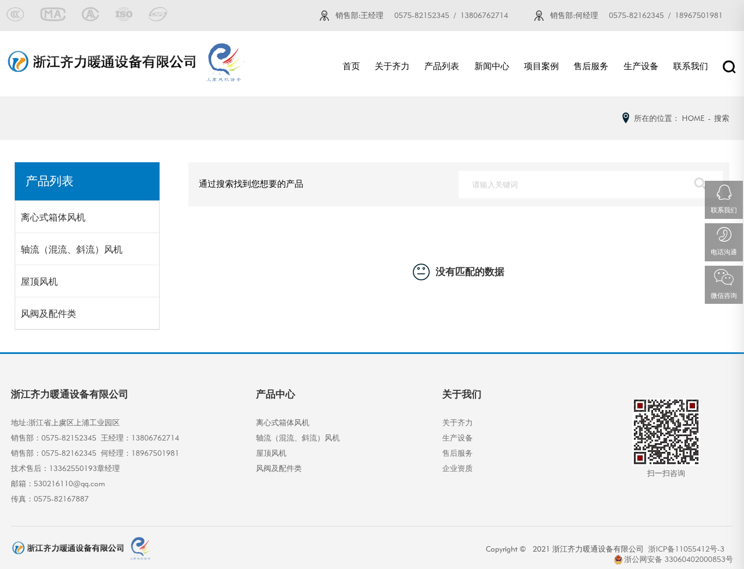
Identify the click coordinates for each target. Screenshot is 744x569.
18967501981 (699, 15)
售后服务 (591, 66)
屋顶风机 (39, 282)
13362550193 (73, 468)
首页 (351, 66)
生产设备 (641, 66)
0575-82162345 (636, 15)
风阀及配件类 (48, 314)
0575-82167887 (61, 498)
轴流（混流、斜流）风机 (72, 249)
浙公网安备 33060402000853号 (678, 559)
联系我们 (690, 66)
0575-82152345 (421, 15)
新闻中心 (491, 66)
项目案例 (541, 66)
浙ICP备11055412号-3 (688, 548)
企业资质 (457, 468)
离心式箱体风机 (53, 217)
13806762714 (484, 15)
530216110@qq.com (69, 483)
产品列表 (441, 66)
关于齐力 (392, 66)
